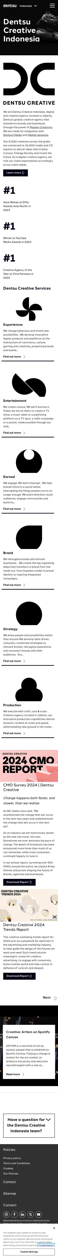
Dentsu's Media (12, 135)
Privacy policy (12, 1158)
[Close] (54, 1228)
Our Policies (10, 1174)
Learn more (14, 173)
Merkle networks (38, 135)
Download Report (17, 882)
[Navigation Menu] (52, 6)
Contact (9, 1182)
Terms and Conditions (16, 1163)
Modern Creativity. (41, 127)
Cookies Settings (29, 1252)
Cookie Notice (46, 1245)
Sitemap (9, 1193)
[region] (29, 1240)
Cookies (8, 1168)
